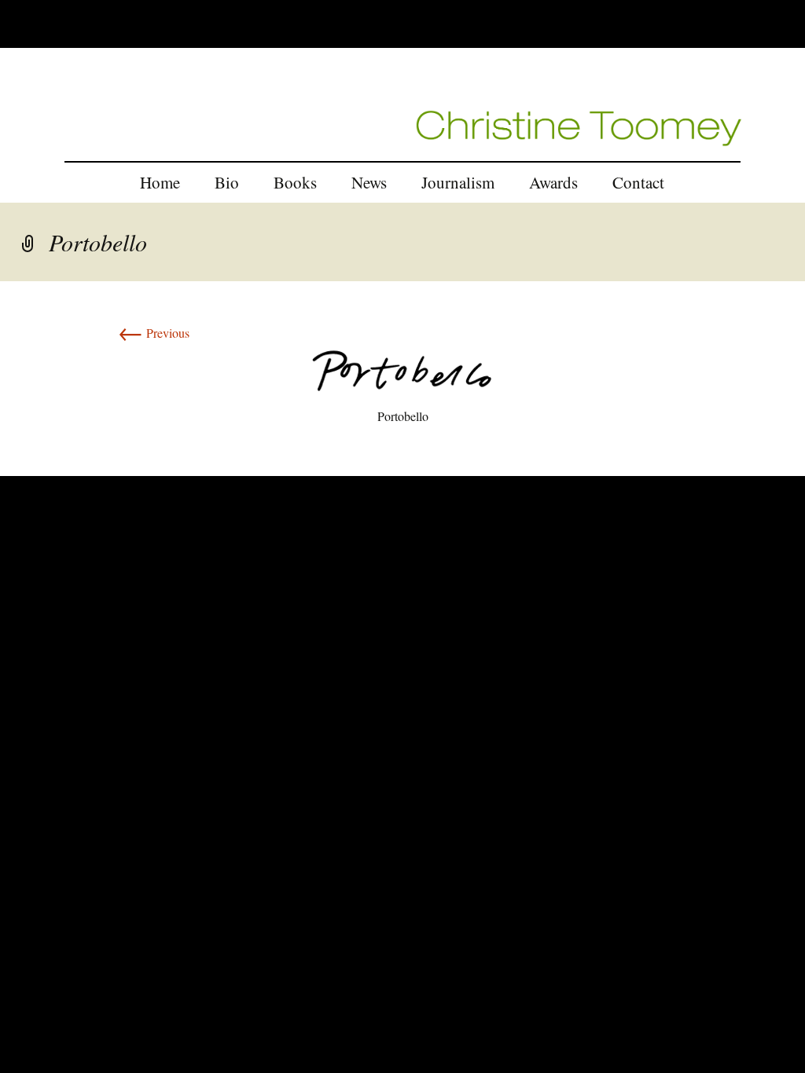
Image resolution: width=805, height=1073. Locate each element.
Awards (553, 182)
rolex (12, 466)
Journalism (457, 182)
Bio (227, 182)
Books (295, 182)
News (369, 182)
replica (44, 466)
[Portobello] (402, 369)
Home (160, 182)
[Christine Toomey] (579, 126)
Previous (153, 332)
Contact (638, 182)
